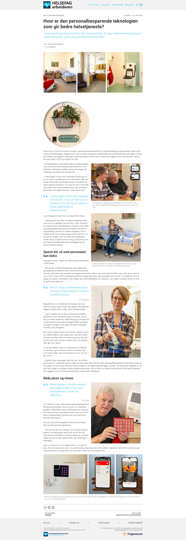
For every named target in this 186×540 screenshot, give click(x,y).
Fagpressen (126, 528)
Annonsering (103, 523)
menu (141, 5)
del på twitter (49, 507)
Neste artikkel (136, 513)
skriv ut (45, 507)
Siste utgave (94, 5)
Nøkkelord (129, 5)
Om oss (46, 523)
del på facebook (53, 507)
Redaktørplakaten (120, 530)
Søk (137, 5)
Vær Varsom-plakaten (135, 530)
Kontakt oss (74, 523)
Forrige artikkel (50, 513)
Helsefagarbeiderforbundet (57, 530)
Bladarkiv (105, 5)
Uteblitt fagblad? (135, 523)
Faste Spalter (117, 5)
